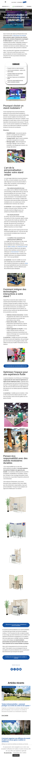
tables (9, 246)
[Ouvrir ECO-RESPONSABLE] (23, 6)
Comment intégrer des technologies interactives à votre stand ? (15, 74)
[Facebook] (17, 669)
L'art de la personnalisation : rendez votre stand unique (16, 71)
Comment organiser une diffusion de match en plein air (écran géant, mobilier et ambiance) (16, 740)
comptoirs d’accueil (22, 246)
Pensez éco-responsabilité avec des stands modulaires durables (15, 81)
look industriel (14, 251)
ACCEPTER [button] (16, 755)
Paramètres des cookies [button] (19, 752)
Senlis (26, 263)
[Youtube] (20, 669)
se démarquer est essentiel (19, 35)
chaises (13, 246)
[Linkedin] (12, 669)
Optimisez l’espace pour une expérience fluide (16, 78)
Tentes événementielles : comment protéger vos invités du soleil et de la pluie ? (16, 705)
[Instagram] (14, 669)
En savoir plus (8, 752)
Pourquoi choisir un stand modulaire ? (15, 68)
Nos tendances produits (22, 24)
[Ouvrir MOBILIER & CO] (9, 6)
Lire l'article (5, 715)
